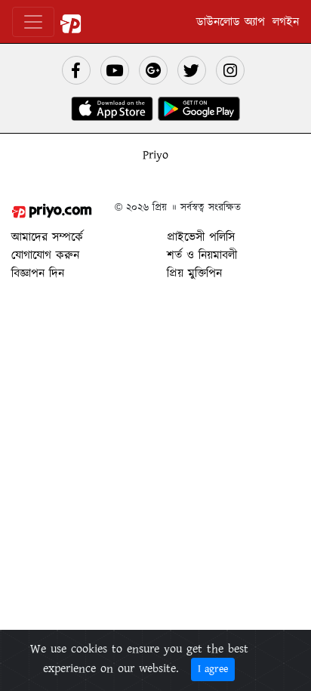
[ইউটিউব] (114, 70)
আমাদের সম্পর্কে (47, 237)
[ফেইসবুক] (76, 70)
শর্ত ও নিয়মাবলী (202, 255)
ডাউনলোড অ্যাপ (230, 22)
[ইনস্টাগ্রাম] (230, 70)
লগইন (286, 22)
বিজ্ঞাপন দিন (37, 273)
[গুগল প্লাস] (153, 70)
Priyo (155, 155)
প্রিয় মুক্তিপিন (194, 273)
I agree (213, 669)
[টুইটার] (191, 70)
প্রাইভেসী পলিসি (201, 237)
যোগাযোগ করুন (45, 255)
